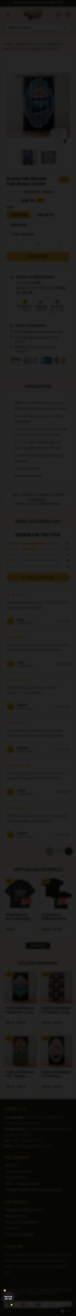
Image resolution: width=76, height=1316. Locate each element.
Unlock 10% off (8, 1298)
